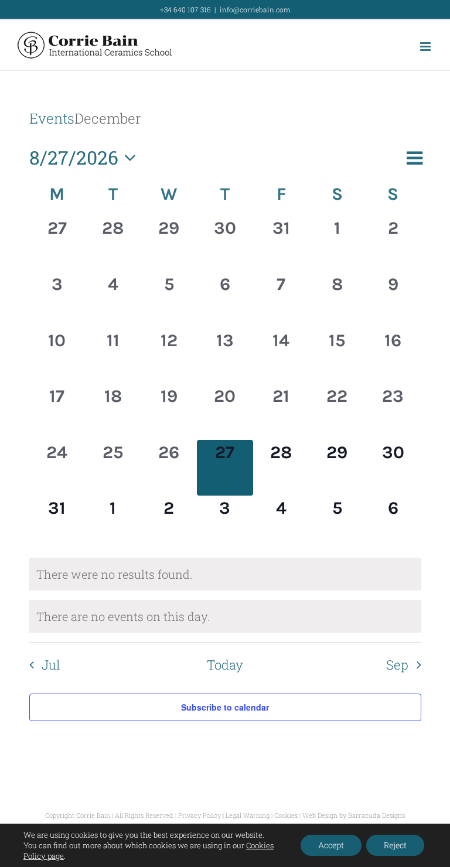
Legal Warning (248, 815)
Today (225, 664)
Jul (51, 664)
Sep (397, 664)
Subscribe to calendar (225, 707)
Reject (395, 845)
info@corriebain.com (255, 9)
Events (51, 118)
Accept (331, 845)
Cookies (286, 815)
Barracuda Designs (376, 815)
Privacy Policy (199, 815)
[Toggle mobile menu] (426, 46)
